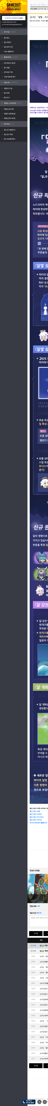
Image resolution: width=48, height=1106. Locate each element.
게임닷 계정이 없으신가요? (10, 22)
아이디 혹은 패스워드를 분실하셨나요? (12, 24)
